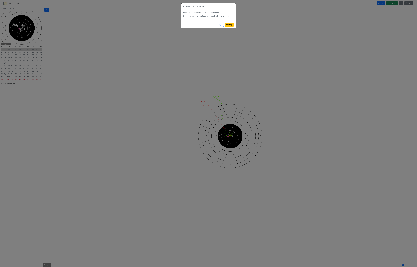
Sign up (229, 24)
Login (220, 24)
